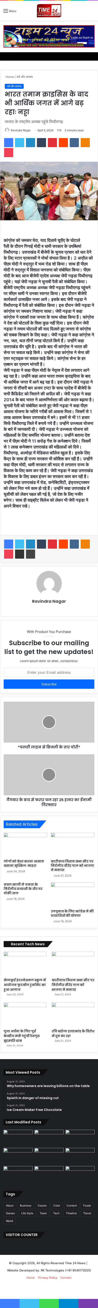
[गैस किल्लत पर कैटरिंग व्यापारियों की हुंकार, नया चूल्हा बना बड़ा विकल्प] (49, 1156)
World (9, 1221)
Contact (66, 1277)
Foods (87, 1205)
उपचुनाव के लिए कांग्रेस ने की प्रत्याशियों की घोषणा (72, 913)
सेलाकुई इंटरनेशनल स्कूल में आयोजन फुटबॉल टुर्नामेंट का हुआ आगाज (25, 985)
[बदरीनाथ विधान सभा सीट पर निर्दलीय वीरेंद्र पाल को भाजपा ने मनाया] (72, 845)
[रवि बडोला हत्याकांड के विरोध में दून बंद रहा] (73, 1015)
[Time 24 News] (49, 10)
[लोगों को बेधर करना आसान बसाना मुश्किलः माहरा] (25, 845)
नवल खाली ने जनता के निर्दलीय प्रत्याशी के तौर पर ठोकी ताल (23, 888)
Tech (56, 1213)
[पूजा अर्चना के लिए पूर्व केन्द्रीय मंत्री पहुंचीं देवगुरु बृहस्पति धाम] (25, 1015)
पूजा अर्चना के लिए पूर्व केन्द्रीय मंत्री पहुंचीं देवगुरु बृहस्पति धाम (22, 1036)
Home (9, 77)
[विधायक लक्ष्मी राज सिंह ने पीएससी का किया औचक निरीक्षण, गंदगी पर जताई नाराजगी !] (80, 1138)
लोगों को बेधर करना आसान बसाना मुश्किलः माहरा (24, 863)
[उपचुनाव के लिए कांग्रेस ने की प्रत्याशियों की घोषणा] (72, 894)
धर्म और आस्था (25, 77)
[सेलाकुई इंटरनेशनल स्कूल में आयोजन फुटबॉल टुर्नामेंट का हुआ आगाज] (25, 964)
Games (10, 1213)
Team (43, 1213)
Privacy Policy (47, 1277)
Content (72, 1205)
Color (56, 1205)
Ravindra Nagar (21, 130)
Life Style (27, 1213)
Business (25, 1205)
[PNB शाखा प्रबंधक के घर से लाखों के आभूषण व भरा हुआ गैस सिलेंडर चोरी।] (80, 1174)
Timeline (71, 1213)
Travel (87, 1213)
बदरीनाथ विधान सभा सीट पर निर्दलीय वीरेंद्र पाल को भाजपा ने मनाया (72, 865)
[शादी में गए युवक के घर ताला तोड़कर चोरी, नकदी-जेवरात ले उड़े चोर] (49, 1138)
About (9, 1205)
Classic (42, 1205)
